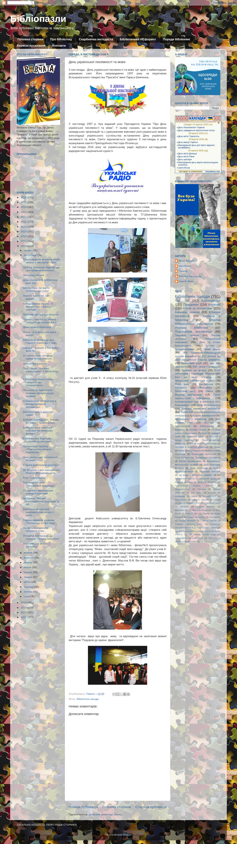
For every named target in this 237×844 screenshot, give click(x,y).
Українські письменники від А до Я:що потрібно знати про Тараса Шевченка (197, 527)
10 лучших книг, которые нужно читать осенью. (37, 357)
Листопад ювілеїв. (34, 275)
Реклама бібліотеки (191, 327)
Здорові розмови (206, 506)
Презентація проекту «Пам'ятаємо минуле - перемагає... (38, 449)
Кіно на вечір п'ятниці (193, 377)
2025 (24, 202)
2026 (24, 197)
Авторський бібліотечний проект (194, 380)
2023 (24, 212)
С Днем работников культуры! (41, 465)
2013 (24, 612)
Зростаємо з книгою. (35, 363)
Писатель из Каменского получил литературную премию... (38, 393)
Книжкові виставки (184, 482)
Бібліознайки (207, 426)
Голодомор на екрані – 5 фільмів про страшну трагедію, (38, 306)
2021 (24, 221)
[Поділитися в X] (121, 694)
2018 (24, 236)
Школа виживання (204, 415)
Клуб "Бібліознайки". (35, 477)
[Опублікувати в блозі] (118, 694)
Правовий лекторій (209, 471)
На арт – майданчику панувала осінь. (36, 529)
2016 (24, 246)
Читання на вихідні (193, 370)
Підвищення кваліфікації (193, 331)
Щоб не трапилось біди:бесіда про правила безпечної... (41, 269)
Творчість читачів (187, 335)
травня (28, 577)
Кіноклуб (214, 304)
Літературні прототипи (203, 454)
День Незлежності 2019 (189, 503)
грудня (28, 250)
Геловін (216, 500)
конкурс (212, 493)
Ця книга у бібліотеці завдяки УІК (197, 475)
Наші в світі (192, 513)
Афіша (194, 496)
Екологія (184, 506)
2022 (24, 217)
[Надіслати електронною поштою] (114, 694)
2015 (24, 602)
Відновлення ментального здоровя (192, 500)
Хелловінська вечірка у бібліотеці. (37, 545)
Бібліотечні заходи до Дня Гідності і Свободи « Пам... (40, 341)
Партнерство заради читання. (41, 314)
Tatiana (183, 271)
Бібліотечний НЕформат (138, 39)
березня (29, 587)
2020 (24, 226)
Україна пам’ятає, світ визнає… (36, 297)
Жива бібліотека (199, 468)
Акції (204, 433)
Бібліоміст (181, 387)
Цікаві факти (212, 349)
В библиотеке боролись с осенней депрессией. (38, 440)
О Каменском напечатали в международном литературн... (39, 404)
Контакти (59, 45)
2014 (24, 607)
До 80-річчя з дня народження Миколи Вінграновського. (41, 471)
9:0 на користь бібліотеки (203, 443)
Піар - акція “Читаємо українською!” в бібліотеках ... (40, 371)
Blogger (127, 834)
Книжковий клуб (191, 363)
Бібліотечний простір (185, 479)
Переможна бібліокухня (207, 457)
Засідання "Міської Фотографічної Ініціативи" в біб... (41, 501)
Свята (209, 391)
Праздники (190, 304)
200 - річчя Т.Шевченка (206, 366)
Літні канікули (182, 457)
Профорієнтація (182, 489)
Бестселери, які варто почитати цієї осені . (36, 289)
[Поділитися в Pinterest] (128, 694)
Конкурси (180, 429)
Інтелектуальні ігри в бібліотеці (194, 401)
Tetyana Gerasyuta (190, 276)
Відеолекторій (182, 426)
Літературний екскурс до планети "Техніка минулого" (41, 537)
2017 (24, 241)
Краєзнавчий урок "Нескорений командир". (39, 484)
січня (27, 596)
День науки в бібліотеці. (37, 327)
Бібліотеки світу (185, 391)
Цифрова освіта (203, 531)
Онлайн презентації (196, 517)
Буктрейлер (206, 384)
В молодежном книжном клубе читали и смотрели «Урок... (41, 261)
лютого (28, 591)
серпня (28, 562)
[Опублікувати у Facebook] (125, 694)
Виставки (209, 422)
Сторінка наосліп (208, 520)
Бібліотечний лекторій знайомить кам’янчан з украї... (38, 512)
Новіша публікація (83, 807)
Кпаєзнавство (181, 510)
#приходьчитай (196, 450)
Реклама (202, 489)
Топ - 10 (182, 300)
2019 (24, 231)
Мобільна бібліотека (207, 482)
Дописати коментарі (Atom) (105, 814)
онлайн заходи (198, 429)
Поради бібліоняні (176, 39)
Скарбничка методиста (96, 39)
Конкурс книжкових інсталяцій (201, 408)
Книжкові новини (187, 312)
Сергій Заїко (186, 281)
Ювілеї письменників (190, 461)
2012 (24, 617)
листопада (30, 255)
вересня (29, 557)
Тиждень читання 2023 (188, 524)
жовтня (28, 552)
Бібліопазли (38, 19)
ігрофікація (180, 496)
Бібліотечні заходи (88, 699)
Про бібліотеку (61, 39)
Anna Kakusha (187, 260)
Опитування (214, 517)
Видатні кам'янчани (188, 394)
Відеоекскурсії (209, 496)
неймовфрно (181, 538)
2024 (24, 207)
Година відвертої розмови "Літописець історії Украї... (40, 521)
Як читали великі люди (202, 534)
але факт (196, 493)
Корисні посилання (31, 45)
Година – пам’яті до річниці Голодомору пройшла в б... (41, 321)
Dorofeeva (185, 266)
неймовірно (197, 538)
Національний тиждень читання (194, 486)
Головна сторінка (30, 39)
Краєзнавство (210, 300)
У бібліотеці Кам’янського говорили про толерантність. (38, 382)
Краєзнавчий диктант (202, 510)
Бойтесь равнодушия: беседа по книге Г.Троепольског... (41, 421)
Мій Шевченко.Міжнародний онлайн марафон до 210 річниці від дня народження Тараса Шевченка (197, 356)
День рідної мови (212, 503)
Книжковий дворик (208, 479)
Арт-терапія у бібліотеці (190, 419)
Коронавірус (182, 405)
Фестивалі (205, 387)
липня (28, 567)
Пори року (182, 384)
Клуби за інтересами (197, 308)
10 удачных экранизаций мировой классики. (38, 492)
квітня (27, 582)
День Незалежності (208, 405)
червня (28, 572)
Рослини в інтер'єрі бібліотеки (191, 447)
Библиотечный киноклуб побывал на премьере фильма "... (38, 430)
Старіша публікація (151, 807)
